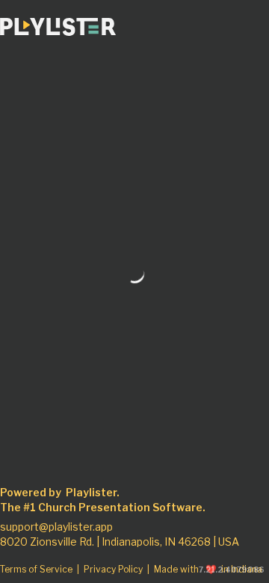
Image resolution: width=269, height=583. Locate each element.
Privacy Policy (113, 569)
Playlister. (93, 492)
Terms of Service (36, 569)
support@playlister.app (56, 527)
